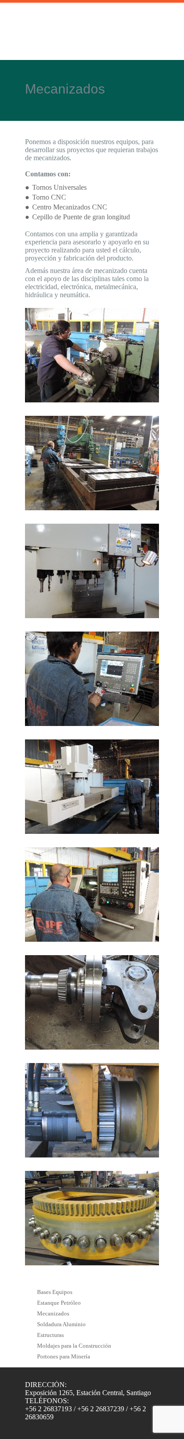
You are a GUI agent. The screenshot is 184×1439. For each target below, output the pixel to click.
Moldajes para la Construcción (74, 1345)
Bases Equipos (54, 1292)
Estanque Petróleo (59, 1302)
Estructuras (50, 1335)
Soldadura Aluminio (61, 1324)
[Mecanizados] (92, 355)
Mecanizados (53, 1313)
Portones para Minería (63, 1356)
